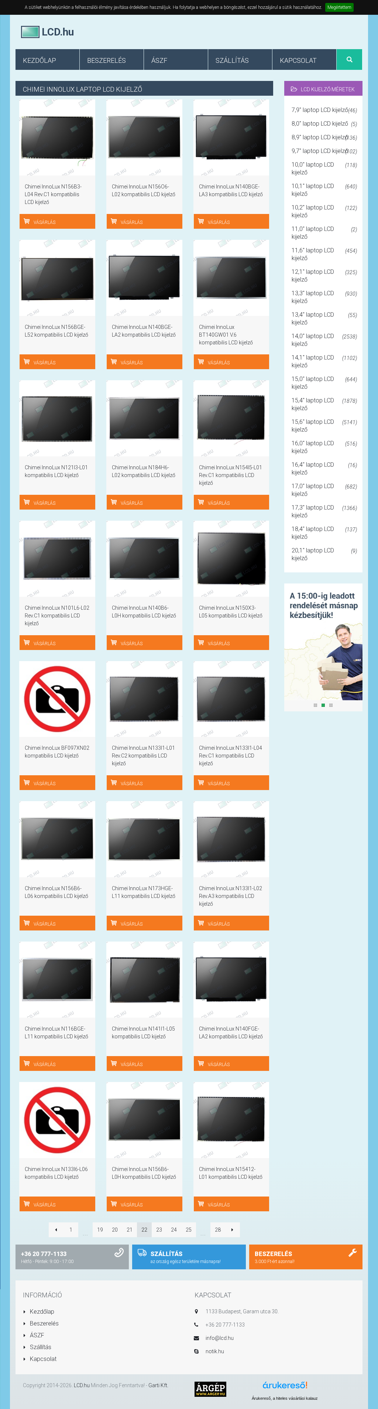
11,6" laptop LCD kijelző (324, 254)
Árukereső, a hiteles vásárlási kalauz (285, 1398)
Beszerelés (43, 1323)
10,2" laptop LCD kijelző (324, 211)
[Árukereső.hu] (285, 1388)
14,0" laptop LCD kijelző (324, 340)
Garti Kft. (158, 1385)
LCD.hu (82, 1385)
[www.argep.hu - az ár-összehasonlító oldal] (210, 1388)
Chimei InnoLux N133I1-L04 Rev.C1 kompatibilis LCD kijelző (230, 755)
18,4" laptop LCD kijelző (324, 532)
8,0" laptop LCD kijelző (324, 123)
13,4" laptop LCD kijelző (324, 318)
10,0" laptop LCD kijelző (324, 168)
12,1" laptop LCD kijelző (324, 275)
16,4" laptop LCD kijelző (324, 468)
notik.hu (215, 1351)
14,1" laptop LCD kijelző (324, 361)
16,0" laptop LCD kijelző (324, 447)
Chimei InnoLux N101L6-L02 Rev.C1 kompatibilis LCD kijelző (57, 615)
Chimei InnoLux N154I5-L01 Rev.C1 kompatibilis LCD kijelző (230, 475)
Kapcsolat (42, 1358)
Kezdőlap (41, 1311)
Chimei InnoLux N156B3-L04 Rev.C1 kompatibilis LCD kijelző (53, 194)
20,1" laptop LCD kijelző (324, 554)
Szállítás (39, 1347)
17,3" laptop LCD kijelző (324, 511)
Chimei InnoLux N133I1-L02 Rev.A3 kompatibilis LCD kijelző (230, 896)
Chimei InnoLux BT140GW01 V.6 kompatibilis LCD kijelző (226, 335)
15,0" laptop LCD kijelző (324, 382)
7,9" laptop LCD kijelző (324, 109)
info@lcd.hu (220, 1338)
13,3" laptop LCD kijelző (324, 297)
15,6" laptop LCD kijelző (324, 425)
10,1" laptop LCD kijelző (324, 190)
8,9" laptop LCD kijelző (324, 137)
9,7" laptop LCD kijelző (324, 150)
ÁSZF (36, 1335)
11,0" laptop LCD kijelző (324, 232)
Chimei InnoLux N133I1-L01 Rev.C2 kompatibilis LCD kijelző (143, 755)
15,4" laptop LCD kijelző (324, 404)
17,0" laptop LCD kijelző (324, 490)
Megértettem (339, 7)
